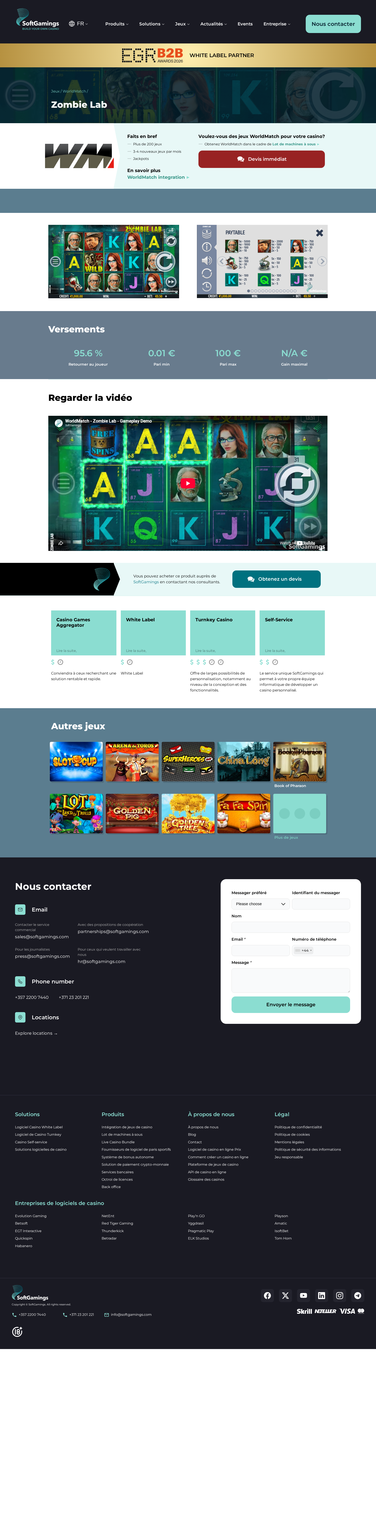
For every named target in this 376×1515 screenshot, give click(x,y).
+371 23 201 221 (74, 997)
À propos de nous (203, 1127)
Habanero (23, 1246)
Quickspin (24, 1238)
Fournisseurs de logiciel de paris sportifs (136, 1149)
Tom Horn (283, 1238)
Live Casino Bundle (118, 1142)
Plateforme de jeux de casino (213, 1164)
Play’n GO (196, 1216)
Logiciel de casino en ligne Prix (214, 1149)
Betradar (109, 1238)
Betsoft (21, 1223)
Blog (192, 1134)
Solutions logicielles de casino (41, 1149)
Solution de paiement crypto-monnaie (135, 1164)
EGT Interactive (28, 1231)
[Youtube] (303, 1295)
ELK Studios (198, 1238)
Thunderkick (113, 1231)
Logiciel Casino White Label (39, 1127)
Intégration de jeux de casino (127, 1127)
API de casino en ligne (207, 1172)
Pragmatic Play (201, 1231)
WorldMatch (74, 91)
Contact (195, 1142)
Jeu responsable (289, 1157)
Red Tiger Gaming (117, 1223)
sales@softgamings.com (42, 936)
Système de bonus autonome (128, 1157)
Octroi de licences (117, 1179)
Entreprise (275, 24)
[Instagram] (339, 1295)
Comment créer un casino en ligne (218, 1157)
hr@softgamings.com (101, 961)
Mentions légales (289, 1142)
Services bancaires (118, 1172)
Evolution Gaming (31, 1216)
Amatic (281, 1223)
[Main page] (40, 19)
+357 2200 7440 (32, 997)
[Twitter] (285, 1295)
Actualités (211, 24)
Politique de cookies (292, 1134)
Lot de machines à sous (122, 1134)
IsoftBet (282, 1231)
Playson (281, 1216)
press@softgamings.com (42, 956)
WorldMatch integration (156, 177)
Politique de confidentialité (298, 1127)
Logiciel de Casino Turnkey (38, 1134)
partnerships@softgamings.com (113, 931)
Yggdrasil (196, 1223)
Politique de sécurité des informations (308, 1149)
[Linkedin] (321, 1295)
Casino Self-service (31, 1142)
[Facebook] (267, 1295)
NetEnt (108, 1216)
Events (245, 24)
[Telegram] (357, 1295)
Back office (111, 1187)
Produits (114, 24)
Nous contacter (333, 24)
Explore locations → (36, 1033)
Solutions (149, 24)
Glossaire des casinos (206, 1179)
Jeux (55, 91)
